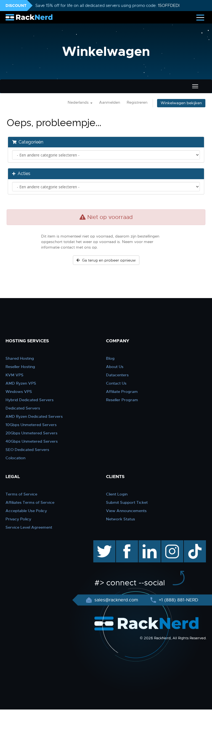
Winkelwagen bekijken (181, 103)
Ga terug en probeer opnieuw (108, 260)
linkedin (147, 543)
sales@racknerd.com (116, 600)
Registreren (137, 102)
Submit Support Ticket (127, 502)
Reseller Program (122, 399)
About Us (114, 366)
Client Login (117, 494)
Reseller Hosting (20, 366)
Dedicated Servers (23, 408)
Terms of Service (21, 494)
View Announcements (126, 510)
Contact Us (116, 383)
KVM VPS (14, 374)
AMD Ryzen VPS (21, 383)
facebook (126, 543)
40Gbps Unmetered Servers (32, 441)
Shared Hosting (20, 358)
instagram (171, 543)
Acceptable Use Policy (26, 510)
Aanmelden (109, 102)
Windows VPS (19, 391)
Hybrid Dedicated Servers (30, 399)
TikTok (191, 543)
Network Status (120, 519)
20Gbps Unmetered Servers (31, 433)
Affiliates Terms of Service (30, 502)
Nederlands (79, 102)
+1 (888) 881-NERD (177, 600)
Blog (110, 358)
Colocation (15, 457)
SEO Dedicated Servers (27, 449)
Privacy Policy (18, 519)
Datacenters (117, 374)
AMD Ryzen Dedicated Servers (34, 416)
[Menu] (200, 17)
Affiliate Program (122, 391)
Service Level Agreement (29, 527)
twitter (100, 543)
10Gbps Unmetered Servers (31, 424)
